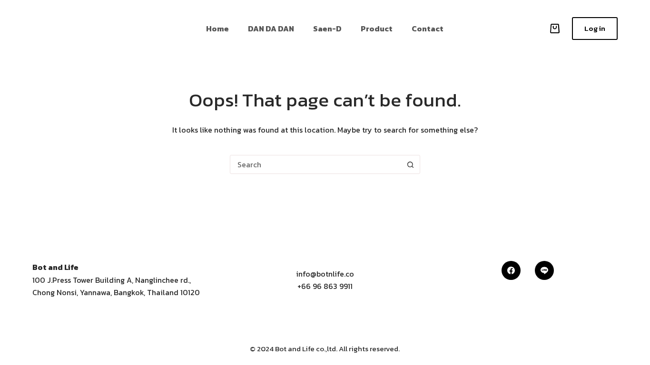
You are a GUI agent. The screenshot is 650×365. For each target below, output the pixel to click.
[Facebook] (511, 270)
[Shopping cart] (553, 28)
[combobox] (316, 164)
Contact (427, 28)
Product (377, 28)
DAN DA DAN (271, 28)
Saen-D (327, 28)
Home (217, 28)
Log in (594, 28)
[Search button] (411, 164)
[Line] (544, 270)
